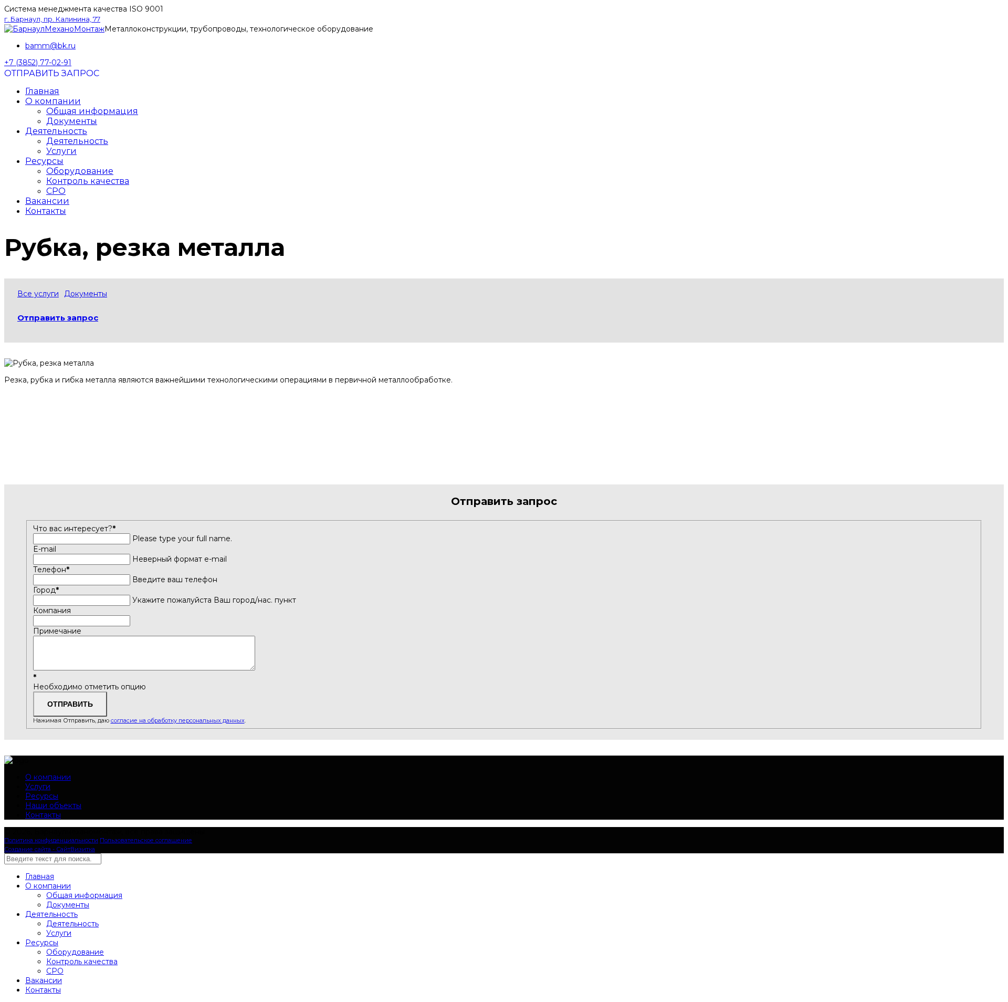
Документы (71, 121)
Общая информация (92, 111)
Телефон (51, 569)
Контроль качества (87, 181)
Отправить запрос (57, 318)
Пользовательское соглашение (146, 840)
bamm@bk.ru (50, 45)
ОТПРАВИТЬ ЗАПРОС (51, 73)
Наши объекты (53, 805)
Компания (52, 610)
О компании (53, 101)
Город (46, 590)
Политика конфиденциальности (51, 840)
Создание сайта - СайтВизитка (49, 849)
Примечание (57, 631)
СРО (56, 191)
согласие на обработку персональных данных (178, 720)
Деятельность (56, 131)
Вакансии (47, 201)
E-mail (44, 549)
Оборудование (79, 171)
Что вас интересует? (74, 528)
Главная (42, 91)
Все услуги (38, 293)
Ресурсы (44, 161)
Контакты (45, 211)
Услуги (61, 151)
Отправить (70, 704)
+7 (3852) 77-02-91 (37, 62)
